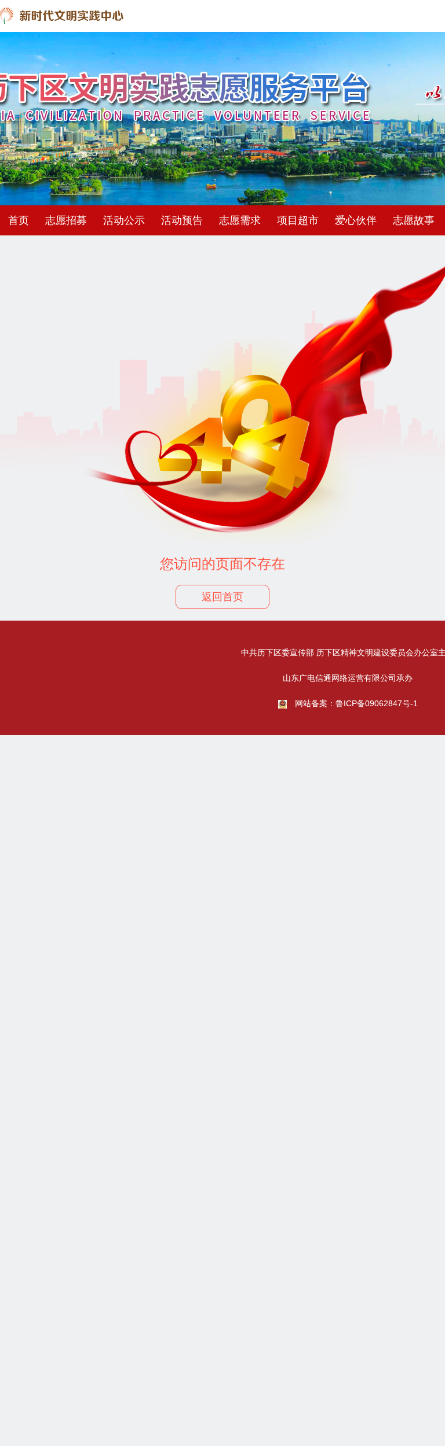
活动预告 (182, 220)
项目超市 (298, 220)
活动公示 (124, 220)
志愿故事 (414, 220)
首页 (18, 220)
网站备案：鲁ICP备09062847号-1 (356, 703)
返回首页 (222, 597)
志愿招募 (66, 220)
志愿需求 (240, 220)
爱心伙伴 (356, 220)
